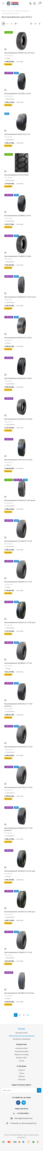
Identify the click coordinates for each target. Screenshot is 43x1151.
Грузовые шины (21, 1033)
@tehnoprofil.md (25, 1118)
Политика (21, 1079)
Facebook (18, 1102)
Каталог (21, 1029)
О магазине (21, 1066)
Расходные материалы (21, 1039)
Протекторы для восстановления (21, 1036)
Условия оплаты (21, 1048)
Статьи (21, 1073)
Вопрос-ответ (21, 1058)
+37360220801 (23, 1113)
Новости (21, 1070)
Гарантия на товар (22, 1055)
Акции (21, 1061)
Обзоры (22, 1076)
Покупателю (21, 1044)
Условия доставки (21, 1051)
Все (28, 1015)
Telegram (24, 1102)
